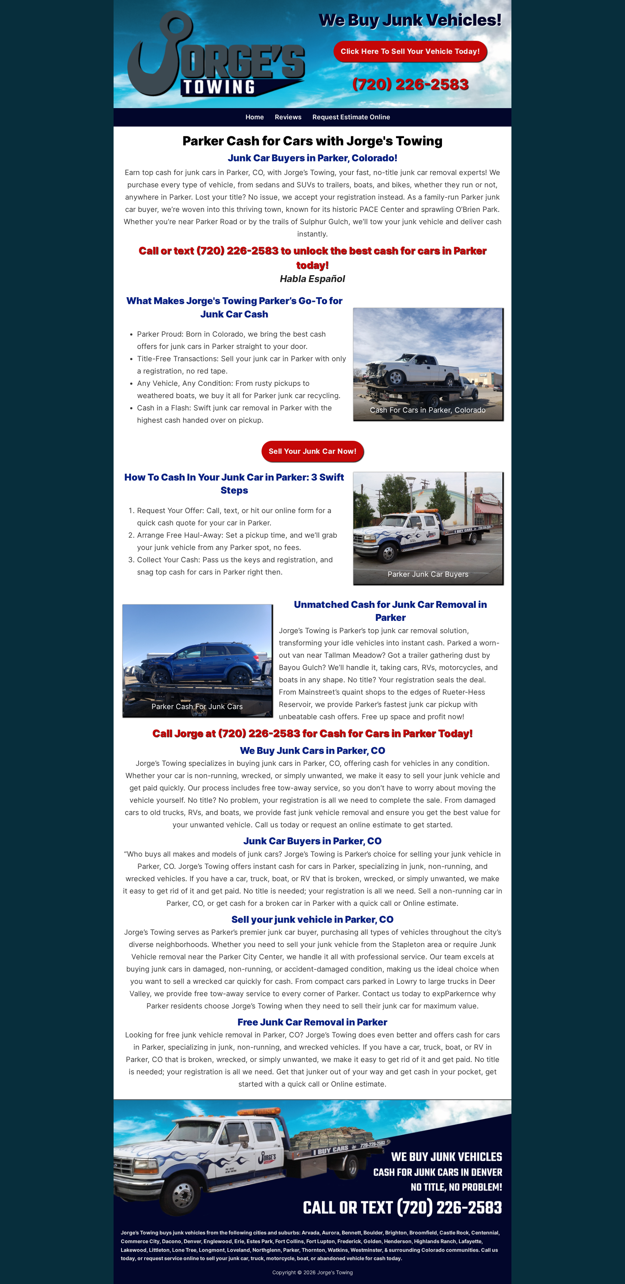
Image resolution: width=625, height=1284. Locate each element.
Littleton (159, 1250)
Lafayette (470, 1241)
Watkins (338, 1250)
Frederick (349, 1241)
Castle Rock (454, 1232)
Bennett (351, 1232)
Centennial (484, 1232)
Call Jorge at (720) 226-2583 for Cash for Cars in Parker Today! (312, 733)
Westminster (366, 1250)
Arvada (310, 1232)
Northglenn (266, 1250)
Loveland (238, 1250)
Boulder (373, 1232)
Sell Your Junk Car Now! (313, 451)
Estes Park (260, 1241)
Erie (239, 1241)
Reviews (288, 117)
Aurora (330, 1232)
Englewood (218, 1241)
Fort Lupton (320, 1241)
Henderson (398, 1241)
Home (255, 117)
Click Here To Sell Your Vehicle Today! (410, 51)
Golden (372, 1241)
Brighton (396, 1232)
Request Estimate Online (351, 117)
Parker (291, 1250)
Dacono (171, 1241)
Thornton (313, 1250)
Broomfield (423, 1232)
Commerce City (140, 1241)
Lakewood (133, 1250)
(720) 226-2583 (410, 84)
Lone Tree (184, 1250)
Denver (192, 1241)
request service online (171, 1258)
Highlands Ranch (435, 1241)
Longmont (212, 1250)
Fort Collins (289, 1241)
